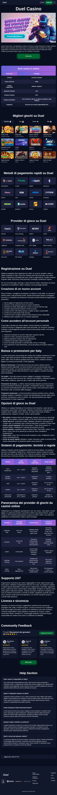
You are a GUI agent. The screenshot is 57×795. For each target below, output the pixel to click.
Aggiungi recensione (46, 633)
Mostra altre (28, 662)
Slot (48, 121)
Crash (34, 121)
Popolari (6, 121)
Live (20, 121)
